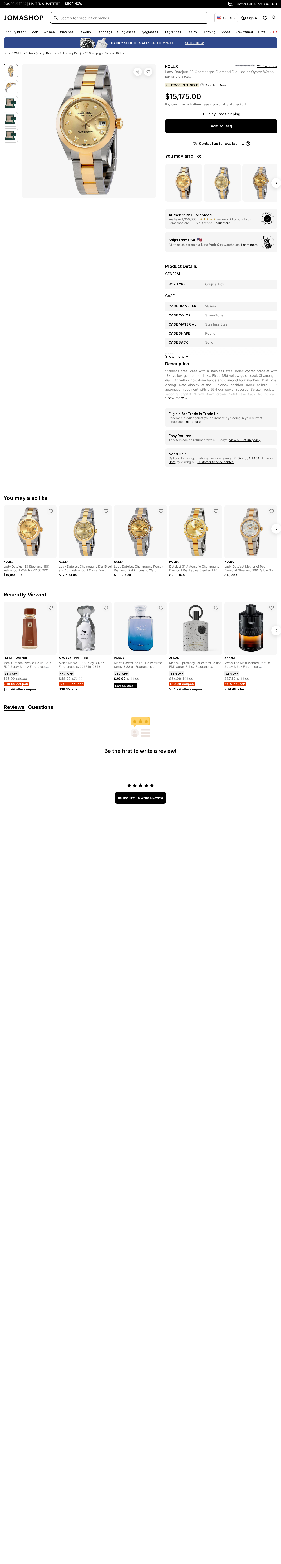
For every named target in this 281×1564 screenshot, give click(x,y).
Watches (67, 32)
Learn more (222, 223)
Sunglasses (126, 32)
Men (34, 32)
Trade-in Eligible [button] (184, 85)
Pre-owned (244, 32)
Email (265, 458)
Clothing (209, 32)
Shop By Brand (15, 32)
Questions (40, 707)
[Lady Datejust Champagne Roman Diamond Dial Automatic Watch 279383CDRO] (161, 511)
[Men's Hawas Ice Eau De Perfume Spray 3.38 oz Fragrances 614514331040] (161, 608)
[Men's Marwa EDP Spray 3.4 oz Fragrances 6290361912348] (106, 608)
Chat (172, 462)
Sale (273, 32)
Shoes (226, 32)
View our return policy (244, 440)
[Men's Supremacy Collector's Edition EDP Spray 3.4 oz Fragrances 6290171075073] (216, 608)
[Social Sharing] (137, 72)
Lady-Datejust (47, 53)
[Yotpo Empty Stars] (245, 66)
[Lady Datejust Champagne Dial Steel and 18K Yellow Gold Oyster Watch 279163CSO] (106, 511)
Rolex (31, 53)
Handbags (104, 32)
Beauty (191, 32)
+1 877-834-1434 (246, 458)
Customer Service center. (215, 462)
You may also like (183, 156)
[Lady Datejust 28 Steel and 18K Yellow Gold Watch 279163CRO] (51, 511)
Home (7, 53)
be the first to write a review (140, 798)
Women (49, 32)
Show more (174, 398)
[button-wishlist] (265, 17)
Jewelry (85, 32)
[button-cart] (273, 17)
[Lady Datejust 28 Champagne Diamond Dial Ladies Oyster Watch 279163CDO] (148, 72)
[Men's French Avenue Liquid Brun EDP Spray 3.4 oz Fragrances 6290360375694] (51, 608)
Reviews (14, 707)
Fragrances (172, 32)
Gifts (261, 32)
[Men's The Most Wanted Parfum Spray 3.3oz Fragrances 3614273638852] (271, 608)
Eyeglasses (149, 32)
